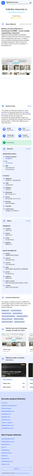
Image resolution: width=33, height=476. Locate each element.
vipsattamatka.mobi (7, 439)
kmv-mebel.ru (7, 379)
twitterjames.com (7, 461)
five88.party (5, 450)
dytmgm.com (5, 417)
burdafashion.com (7, 428)
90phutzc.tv (5, 458)
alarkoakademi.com (7, 411)
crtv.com (4, 403)
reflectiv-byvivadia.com (9, 405)
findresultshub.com (7, 441)
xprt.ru (3, 447)
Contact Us (16, 468)
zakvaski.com (5, 420)
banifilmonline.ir (6, 453)
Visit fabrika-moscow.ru (16, 12)
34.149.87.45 (9, 163)
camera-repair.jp (6, 422)
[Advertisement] (16, 51)
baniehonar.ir (5, 444)
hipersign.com (6, 414)
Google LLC (8, 158)
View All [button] (29, 106)
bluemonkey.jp (6, 408)
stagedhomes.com (7, 425)
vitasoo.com (5, 464)
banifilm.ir (4, 456)
